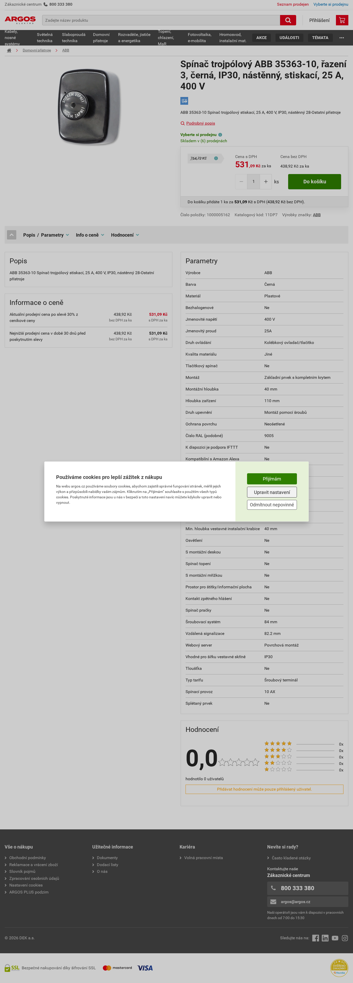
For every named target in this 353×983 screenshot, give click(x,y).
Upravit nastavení (272, 492)
